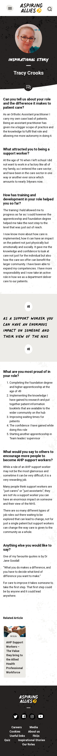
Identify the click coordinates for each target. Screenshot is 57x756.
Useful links (17, 735)
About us (34, 731)
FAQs (36, 735)
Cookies (15, 731)
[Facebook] (24, 716)
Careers (16, 727)
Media (34, 727)
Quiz (7, 740)
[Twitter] (15, 716)
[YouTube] (41, 716)
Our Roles (28, 744)
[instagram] (32, 716)
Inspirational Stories (31, 740)
